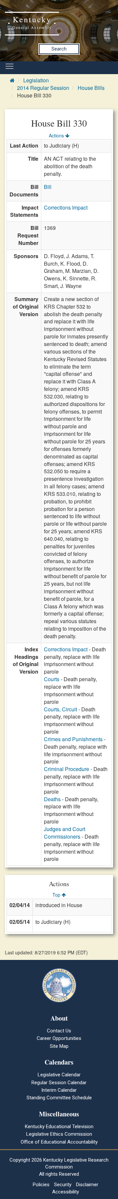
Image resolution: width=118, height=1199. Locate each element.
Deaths (52, 799)
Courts (51, 679)
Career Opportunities (59, 1038)
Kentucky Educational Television (59, 1126)
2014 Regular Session (43, 87)
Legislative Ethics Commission (59, 1134)
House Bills (91, 87)
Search (59, 49)
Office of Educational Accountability (59, 1142)
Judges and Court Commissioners (64, 832)
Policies (41, 1185)
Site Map (59, 1046)
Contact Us (59, 1031)
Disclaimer (87, 1185)
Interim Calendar (59, 1090)
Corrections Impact (66, 207)
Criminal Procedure (66, 769)
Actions (57, 135)
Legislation (36, 80)
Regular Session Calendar (59, 1083)
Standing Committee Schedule (59, 1098)
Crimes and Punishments (73, 739)
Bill (47, 187)
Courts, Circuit (60, 709)
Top (57, 894)
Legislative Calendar (59, 1075)
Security (62, 1185)
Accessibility (65, 1192)
